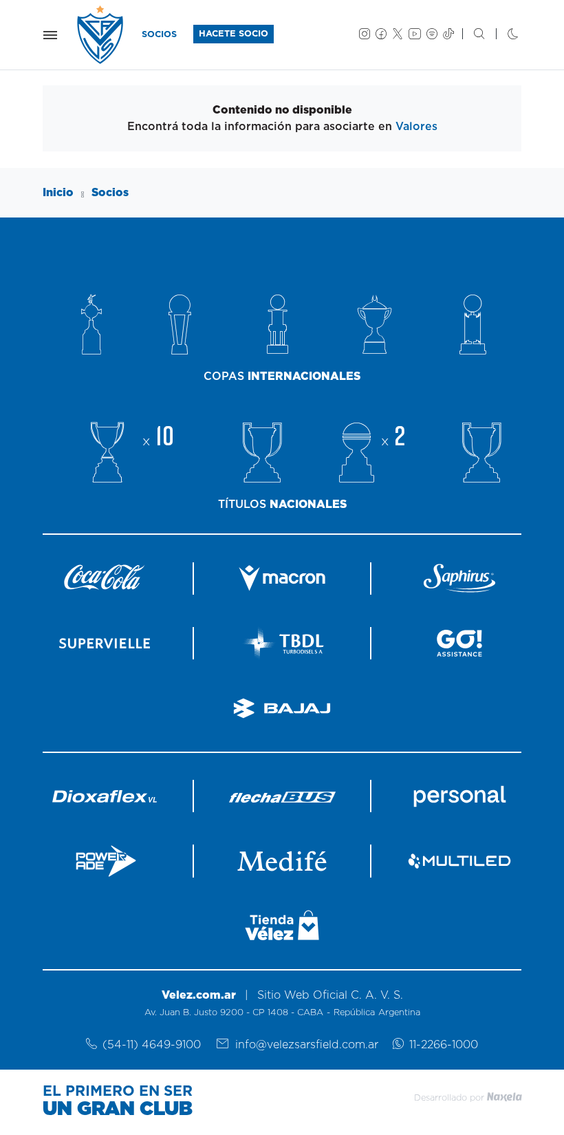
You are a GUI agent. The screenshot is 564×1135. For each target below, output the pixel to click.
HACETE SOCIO (233, 34)
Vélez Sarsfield (101, 35)
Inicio (58, 192)
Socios (110, 192)
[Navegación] (50, 35)
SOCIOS (159, 34)
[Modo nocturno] (502, 35)
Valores (416, 126)
